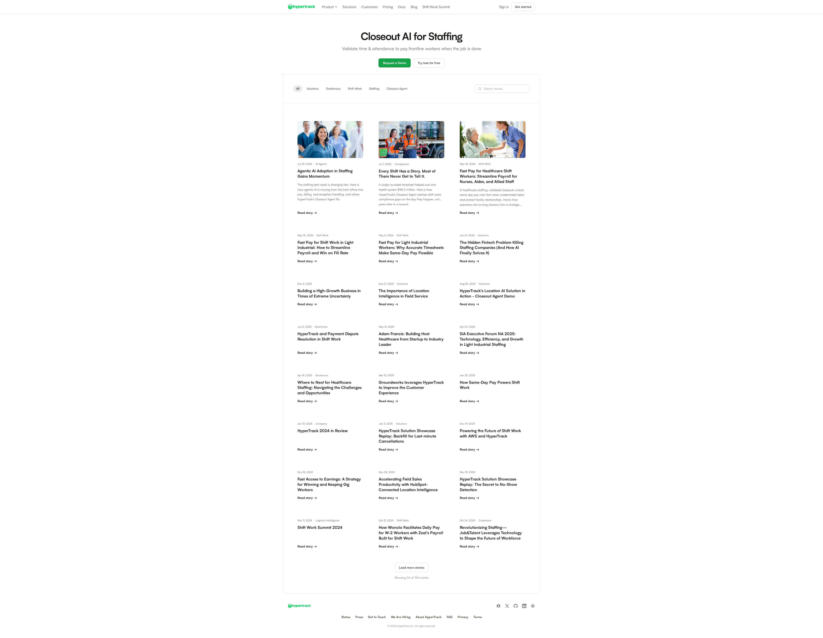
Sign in (504, 7)
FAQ (449, 617)
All (297, 88)
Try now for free (429, 63)
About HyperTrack (429, 617)
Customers (369, 7)
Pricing (388, 7)
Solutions (349, 7)
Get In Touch (377, 617)
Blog (414, 7)
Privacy (463, 617)
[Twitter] (507, 606)
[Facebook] (498, 606)
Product (328, 7)
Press (359, 617)
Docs (401, 7)
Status (345, 617)
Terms (477, 617)
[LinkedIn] (524, 606)
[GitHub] (516, 606)
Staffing (374, 88)
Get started (523, 7)
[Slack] (533, 606)
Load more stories (411, 567)
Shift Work (355, 88)
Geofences (333, 88)
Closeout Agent (397, 88)
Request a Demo (394, 63)
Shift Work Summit (436, 7)
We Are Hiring (400, 617)
